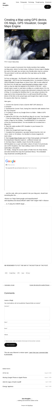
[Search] (47, 7)
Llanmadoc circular (9, 285)
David (10, 61)
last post (14, 78)
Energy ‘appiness (8, 386)
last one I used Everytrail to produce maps (29, 84)
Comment (6, 306)
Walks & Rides (16, 61)
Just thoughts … (5, 5)
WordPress (30, 405)
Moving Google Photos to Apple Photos (15, 377)
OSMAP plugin (31, 118)
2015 (6, 273)
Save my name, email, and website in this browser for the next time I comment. (23, 341)
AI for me (5, 373)
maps (23, 273)
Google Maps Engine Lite (17, 138)
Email (5, 328)
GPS (18, 273)
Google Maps (12, 273)
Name (6, 322)
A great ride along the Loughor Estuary (40, 285)
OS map (28, 273)
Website (6, 334)
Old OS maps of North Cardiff (12, 382)
